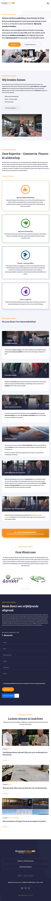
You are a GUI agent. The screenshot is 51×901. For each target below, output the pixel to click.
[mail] (25, 888)
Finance (9, 749)
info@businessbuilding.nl (29, 532)
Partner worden (39, 882)
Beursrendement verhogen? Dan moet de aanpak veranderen (24, 821)
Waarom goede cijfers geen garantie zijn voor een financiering (25, 788)
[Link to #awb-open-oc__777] (48, 3)
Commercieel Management (13, 817)
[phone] (29, 888)
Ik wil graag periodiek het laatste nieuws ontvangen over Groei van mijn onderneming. (24, 683)
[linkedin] (22, 888)
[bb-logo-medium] (8, 3)
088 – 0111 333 (18, 532)
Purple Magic (30, 895)
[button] (6, 760)
